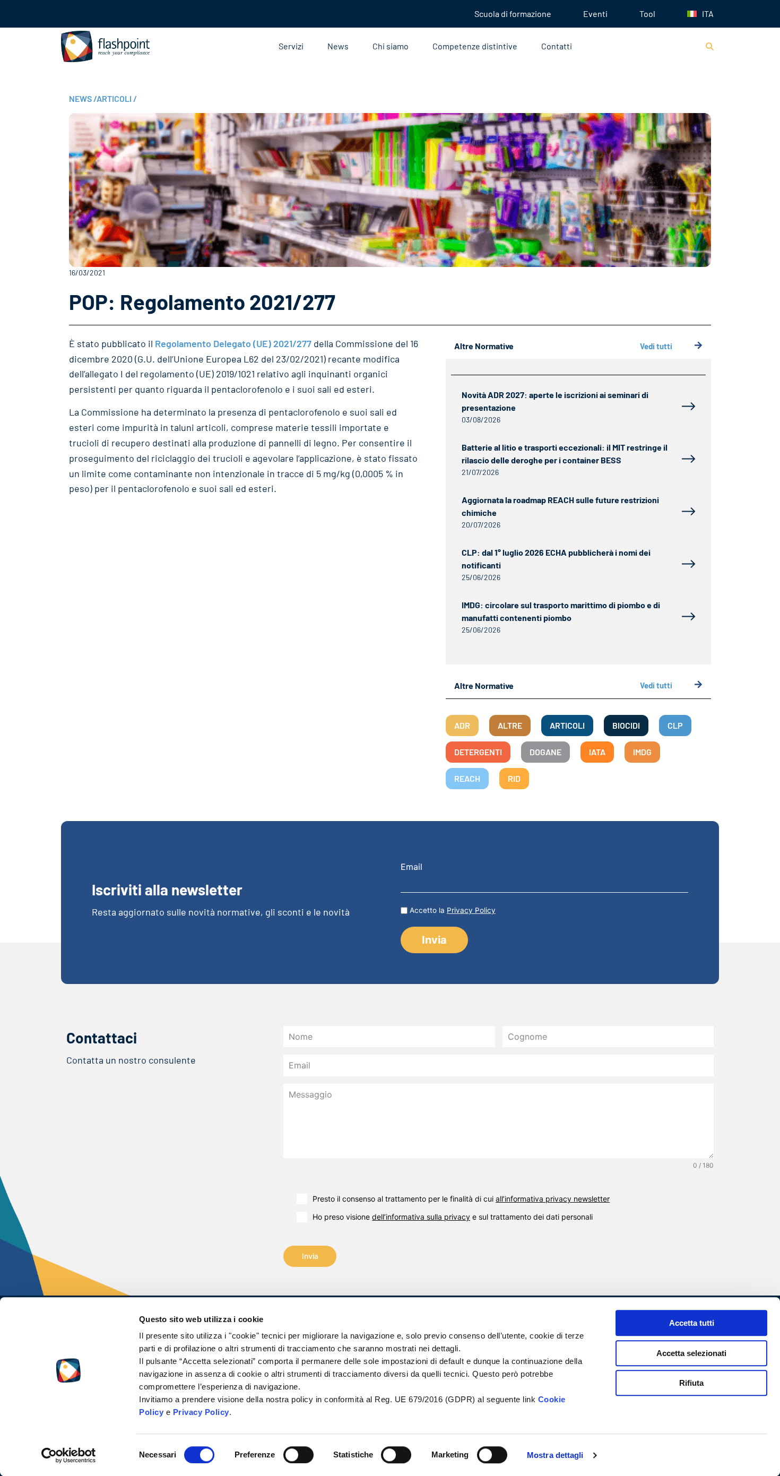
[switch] (298, 1454)
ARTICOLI (117, 98)
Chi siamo (390, 46)
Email (411, 866)
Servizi (291, 46)
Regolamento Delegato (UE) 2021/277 (233, 343)
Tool (647, 13)
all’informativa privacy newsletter (553, 1198)
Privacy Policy (201, 1412)
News (338, 46)
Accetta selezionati (691, 1353)
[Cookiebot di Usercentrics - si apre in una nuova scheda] (68, 1455)
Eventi (595, 13)
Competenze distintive (474, 46)
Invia (310, 1256)
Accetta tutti (691, 1322)
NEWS (83, 98)
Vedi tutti (656, 346)
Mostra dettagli (555, 1455)
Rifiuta (691, 1382)
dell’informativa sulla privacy (421, 1216)
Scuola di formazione (512, 13)
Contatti (556, 46)
